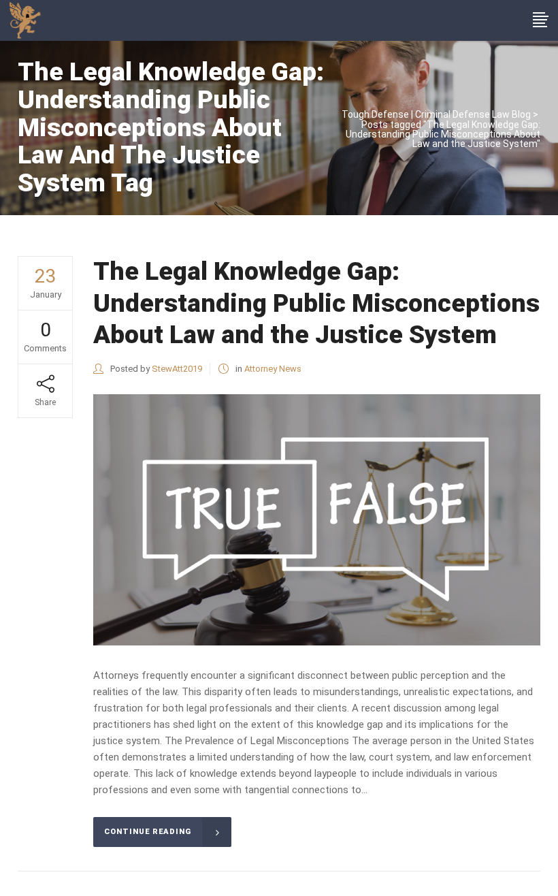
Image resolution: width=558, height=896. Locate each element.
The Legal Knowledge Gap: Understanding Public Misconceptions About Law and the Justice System (316, 303)
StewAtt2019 (177, 369)
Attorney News (272, 369)
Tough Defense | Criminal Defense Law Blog (436, 114)
